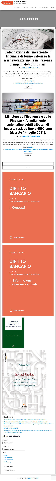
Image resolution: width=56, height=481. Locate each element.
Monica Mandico (35, 68)
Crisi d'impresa (30, 81)
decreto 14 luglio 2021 (32, 149)
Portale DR (17, 7)
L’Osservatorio (43, 7)
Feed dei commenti (8, 459)
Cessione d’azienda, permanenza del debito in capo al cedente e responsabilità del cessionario (25, 421)
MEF (40, 149)
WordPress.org (7, 462)
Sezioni (26, 7)
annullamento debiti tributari (12, 149)
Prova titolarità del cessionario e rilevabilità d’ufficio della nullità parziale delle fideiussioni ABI (25, 419)
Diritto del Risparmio (20, 2)
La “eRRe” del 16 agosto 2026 (11, 428)
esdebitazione (26, 83)
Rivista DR (34, 7)
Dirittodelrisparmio (35, 136)
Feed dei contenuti (8, 457)
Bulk (37, 478)
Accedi (5, 455)
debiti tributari (18, 83)
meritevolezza (39, 83)
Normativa (30, 147)
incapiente (33, 83)
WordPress (29, 478)
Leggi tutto (28, 87)
